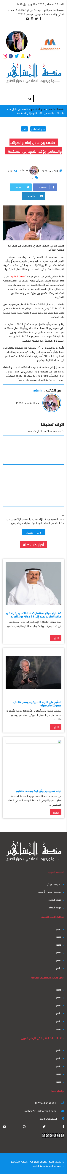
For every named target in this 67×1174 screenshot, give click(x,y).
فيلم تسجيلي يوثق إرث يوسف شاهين (38, 790)
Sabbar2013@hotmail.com (40, 1111)
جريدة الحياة (55, 907)
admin (24, 170)
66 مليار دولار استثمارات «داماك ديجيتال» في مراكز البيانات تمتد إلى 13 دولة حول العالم (33, 614)
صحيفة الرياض (54, 884)
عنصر (58, 929)
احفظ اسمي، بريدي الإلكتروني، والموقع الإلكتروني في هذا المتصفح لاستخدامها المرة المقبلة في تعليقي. (35, 521)
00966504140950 (46, 1103)
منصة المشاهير (19, 1161)
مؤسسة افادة (40, 1165)
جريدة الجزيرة (54, 899)
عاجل (24, 129)
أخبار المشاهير (38, 129)
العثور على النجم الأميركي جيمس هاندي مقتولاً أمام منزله (37, 703)
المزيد (56, 638)
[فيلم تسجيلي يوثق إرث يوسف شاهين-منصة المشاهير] (33, 761)
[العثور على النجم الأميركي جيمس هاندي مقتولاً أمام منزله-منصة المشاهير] (33, 672)
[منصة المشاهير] (33, 73)
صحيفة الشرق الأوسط (49, 891)
